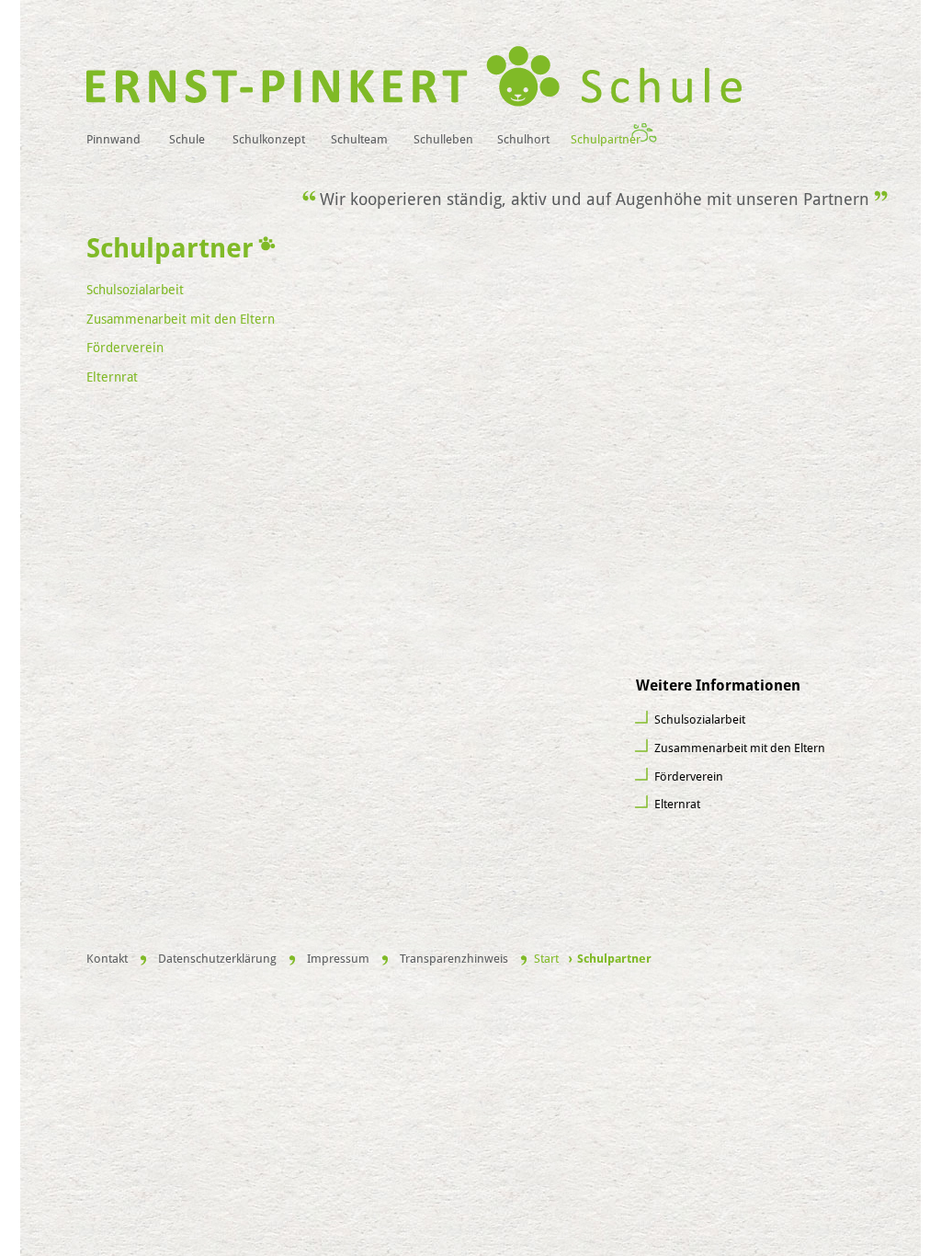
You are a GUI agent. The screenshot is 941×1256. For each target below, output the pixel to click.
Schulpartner (606, 139)
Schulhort (523, 139)
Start (546, 958)
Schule (187, 139)
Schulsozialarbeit (699, 719)
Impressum (338, 958)
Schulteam (359, 139)
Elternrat (677, 804)
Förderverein (688, 776)
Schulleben (443, 139)
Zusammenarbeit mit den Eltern (739, 748)
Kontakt (107, 958)
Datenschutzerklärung (217, 958)
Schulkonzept (268, 139)
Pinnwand (113, 139)
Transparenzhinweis (454, 958)
